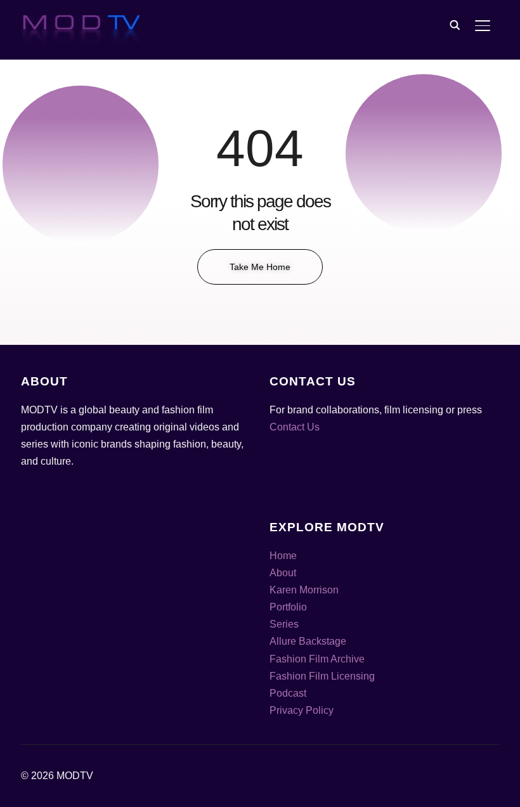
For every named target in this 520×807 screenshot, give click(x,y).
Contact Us (295, 427)
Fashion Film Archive (317, 659)
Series (284, 624)
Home (283, 555)
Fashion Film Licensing (322, 676)
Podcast (288, 693)
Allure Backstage (308, 641)
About (283, 572)
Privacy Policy (302, 710)
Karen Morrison (304, 589)
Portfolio (288, 607)
